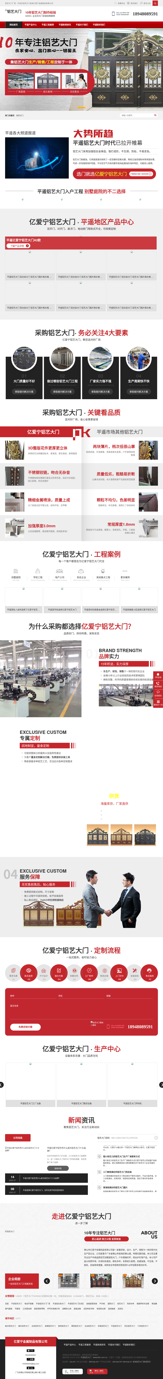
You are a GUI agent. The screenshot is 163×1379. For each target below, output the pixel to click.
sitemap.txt (127, 1361)
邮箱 (108, 995)
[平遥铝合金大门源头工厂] (133, 1281)
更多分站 (147, 3)
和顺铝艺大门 (50, 1326)
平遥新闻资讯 (65, 24)
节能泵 (17, 1308)
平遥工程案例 (48, 24)
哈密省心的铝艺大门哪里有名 (116, 1187)
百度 (7, 1303)
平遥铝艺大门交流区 (76, 1303)
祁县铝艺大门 (103, 1326)
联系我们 (134, 3)
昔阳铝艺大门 (63, 1326)
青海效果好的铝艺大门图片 (115, 1172)
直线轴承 (111, 1308)
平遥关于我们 (82, 24)
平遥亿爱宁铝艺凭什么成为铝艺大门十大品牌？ (66, 1149)
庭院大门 (111, 1303)
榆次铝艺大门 (10, 1326)
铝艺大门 (19, 115)
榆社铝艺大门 (23, 1326)
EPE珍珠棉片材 (53, 1308)
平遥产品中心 (31, 24)
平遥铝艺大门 (16, 1303)
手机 (60, 995)
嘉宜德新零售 (39, 1308)
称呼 (12, 995)
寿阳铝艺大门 (76, 1326)
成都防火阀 (66, 1308)
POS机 (102, 1303)
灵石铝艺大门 (129, 1326)
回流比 (120, 1308)
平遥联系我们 (99, 24)
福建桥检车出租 (143, 1303)
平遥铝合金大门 (59, 1303)
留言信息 (14, 1005)
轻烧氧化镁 (101, 1308)
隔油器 (154, 1303)
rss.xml (72, 1361)
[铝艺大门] (13, 14)
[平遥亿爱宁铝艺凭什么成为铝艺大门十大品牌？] (22, 1149)
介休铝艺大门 (143, 1326)
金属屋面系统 (91, 1303)
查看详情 (58, 1168)
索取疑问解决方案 (24, 391)
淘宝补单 (130, 1303)
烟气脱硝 (8, 1308)
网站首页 (14, 24)
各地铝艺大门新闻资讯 (142, 1361)
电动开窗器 (28, 1303)
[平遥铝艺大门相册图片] (68, 1281)
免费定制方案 (25, 1027)
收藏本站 (121, 3)
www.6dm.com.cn (100, 1357)
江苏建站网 (27, 1308)
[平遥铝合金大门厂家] (100, 1281)
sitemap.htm (117, 1361)
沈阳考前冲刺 (88, 1308)
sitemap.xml (94, 1361)
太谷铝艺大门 (90, 1326)
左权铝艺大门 (37, 1326)
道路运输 (77, 1308)
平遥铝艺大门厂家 (43, 1303)
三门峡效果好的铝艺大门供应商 (117, 1156)
